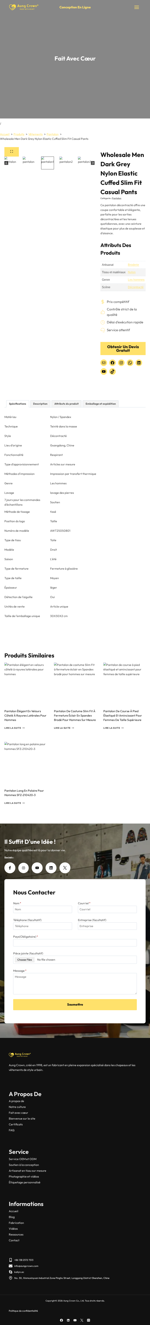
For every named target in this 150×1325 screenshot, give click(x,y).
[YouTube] (75, 1320)
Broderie (133, 264)
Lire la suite (12, 728)
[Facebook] (61, 1320)
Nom (17, 903)
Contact (14, 1240)
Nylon (132, 272)
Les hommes (136, 279)
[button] (18, 163)
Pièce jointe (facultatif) (28, 953)
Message (20, 970)
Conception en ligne (75, 7)
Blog (12, 1217)
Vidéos (13, 1228)
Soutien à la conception (24, 1165)
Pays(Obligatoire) (25, 936)
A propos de (16, 1101)
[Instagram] (88, 1320)
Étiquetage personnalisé (24, 1182)
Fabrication (16, 1223)
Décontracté (136, 287)
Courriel (84, 903)
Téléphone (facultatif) (27, 920)
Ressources (16, 1234)
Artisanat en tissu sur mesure (27, 1170)
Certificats (16, 1124)
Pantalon (116, 198)
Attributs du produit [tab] (66, 403)
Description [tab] (40, 403)
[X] (82, 1320)
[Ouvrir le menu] (136, 7)
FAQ (11, 1130)
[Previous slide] (6, 163)
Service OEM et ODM (22, 1159)
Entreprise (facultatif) (92, 920)
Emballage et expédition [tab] (101, 403)
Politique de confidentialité (23, 1310)
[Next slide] (93, 163)
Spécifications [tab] (17, 403)
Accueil (13, 1211)
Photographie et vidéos (24, 1176)
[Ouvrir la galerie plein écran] (11, 152)
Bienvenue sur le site (22, 1118)
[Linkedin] (68, 1320)
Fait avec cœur (18, 1112)
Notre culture (17, 1107)
